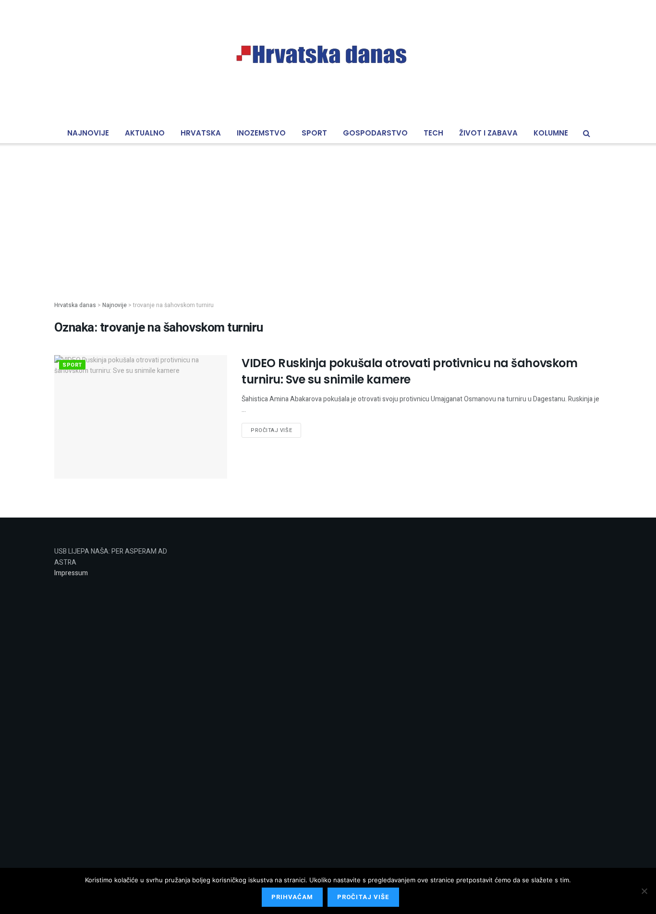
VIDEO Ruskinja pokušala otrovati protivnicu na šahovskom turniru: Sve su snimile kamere (409, 371)
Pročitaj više (271, 430)
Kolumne (551, 133)
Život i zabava (488, 133)
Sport (314, 133)
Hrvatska (201, 133)
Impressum (71, 573)
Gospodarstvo (375, 133)
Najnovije (88, 133)
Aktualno (145, 133)
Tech (433, 133)
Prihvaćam (292, 897)
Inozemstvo (261, 133)
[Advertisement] (328, 214)
